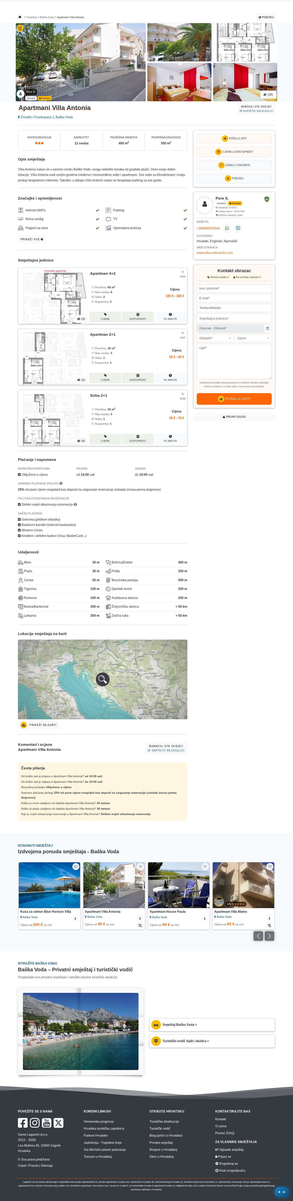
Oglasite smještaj (231, 1149)
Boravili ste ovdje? (257, 108)
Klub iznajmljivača (231, 1170)
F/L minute (170, 319)
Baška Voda (47, 17)
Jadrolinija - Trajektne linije (103, 1142)
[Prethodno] (25, 885)
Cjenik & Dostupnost (237, 151)
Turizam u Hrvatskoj (98, 1156)
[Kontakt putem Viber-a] (237, 228)
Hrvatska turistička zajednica (104, 1128)
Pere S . (31, 91)
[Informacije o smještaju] (75, 918)
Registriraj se (228, 1163)
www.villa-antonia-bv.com (215, 252)
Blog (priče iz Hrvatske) (165, 1135)
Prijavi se (224, 1156)
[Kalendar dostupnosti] (140, 925)
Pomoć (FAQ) (224, 1133)
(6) (82, 379)
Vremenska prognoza (99, 1121)
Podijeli (267, 17)
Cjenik (105, 319)
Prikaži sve (31, 239)
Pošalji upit (237, 138)
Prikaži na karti (43, 725)
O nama (220, 1126)
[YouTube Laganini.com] (46, 1122)
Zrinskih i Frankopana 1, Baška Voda (46, 117)
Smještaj (32, 17)
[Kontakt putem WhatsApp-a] (226, 228)
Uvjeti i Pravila (28, 1165)
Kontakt (220, 1119)
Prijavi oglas (235, 416)
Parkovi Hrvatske (96, 1135)
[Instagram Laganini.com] (34, 1122)
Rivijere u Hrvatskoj (163, 1149)
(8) (82, 318)
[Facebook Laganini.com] (23, 1122)
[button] (102, 679)
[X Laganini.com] (58, 1122)
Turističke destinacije (164, 1121)
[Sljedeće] (73, 885)
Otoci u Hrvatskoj (161, 1156)
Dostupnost (138, 319)
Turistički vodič (159, 1128)
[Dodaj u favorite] (75, 866)
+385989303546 (208, 228)
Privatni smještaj (161, 1142)
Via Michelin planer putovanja (105, 1149)
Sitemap (47, 1165)
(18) (270, 94)
